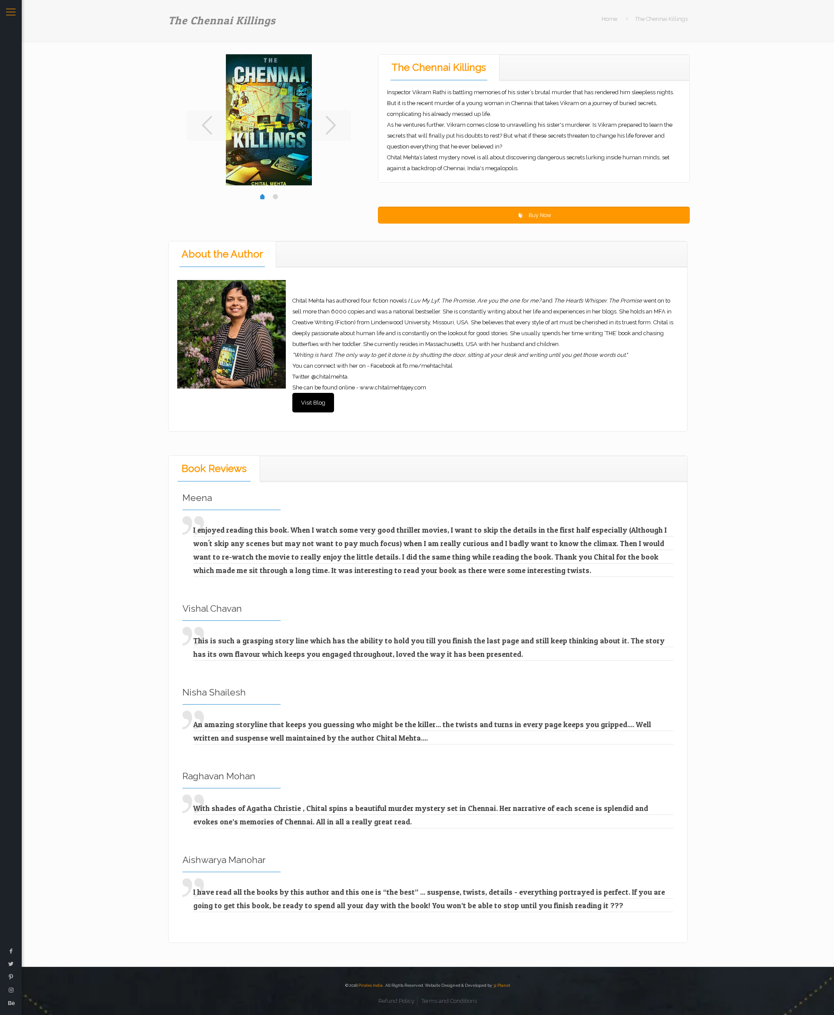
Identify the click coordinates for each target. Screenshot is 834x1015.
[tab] (439, 67)
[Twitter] (11, 964)
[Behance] (11, 1003)
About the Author (222, 254)
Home (609, 19)
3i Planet (501, 985)
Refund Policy (396, 1001)
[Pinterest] (11, 977)
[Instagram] (11, 990)
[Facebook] (11, 951)
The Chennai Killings (438, 67)
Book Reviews (214, 468)
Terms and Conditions (449, 1001)
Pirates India (371, 985)
